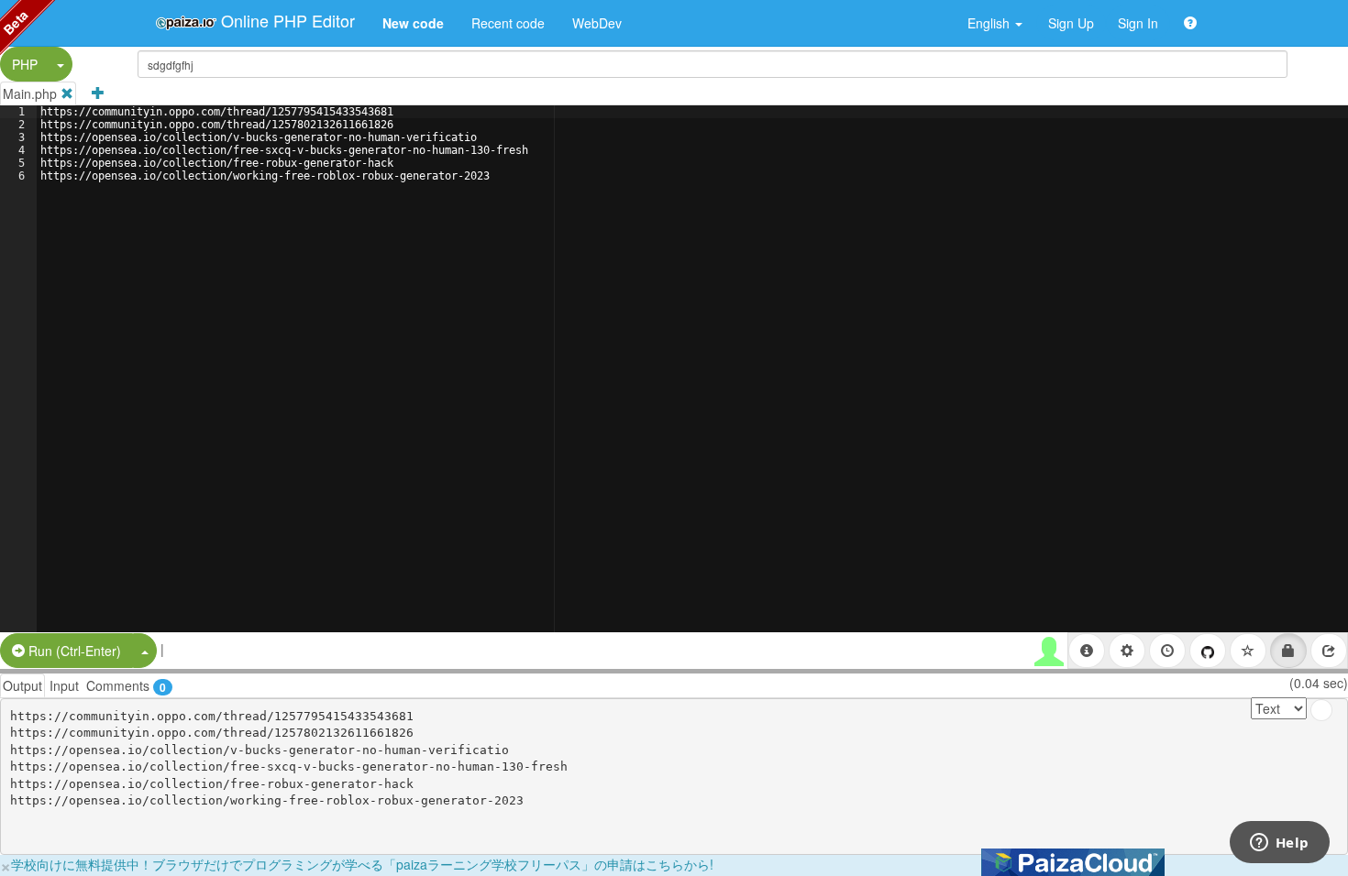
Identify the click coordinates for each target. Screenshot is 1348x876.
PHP (25, 64)
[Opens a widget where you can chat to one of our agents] (1279, 844)
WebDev (597, 23)
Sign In (1138, 23)
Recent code (508, 23)
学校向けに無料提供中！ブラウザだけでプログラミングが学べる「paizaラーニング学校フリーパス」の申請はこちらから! (362, 864)
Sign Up (1071, 23)
